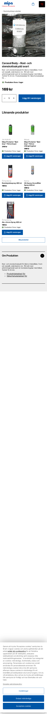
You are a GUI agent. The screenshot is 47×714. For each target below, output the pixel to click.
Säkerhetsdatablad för (17, 276)
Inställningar (23, 691)
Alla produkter (23, 240)
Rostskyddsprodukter (12, 11)
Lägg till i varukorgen (31, 98)
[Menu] (27, 4)
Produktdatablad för (16, 273)
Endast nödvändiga (23, 698)
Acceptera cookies (23, 706)
